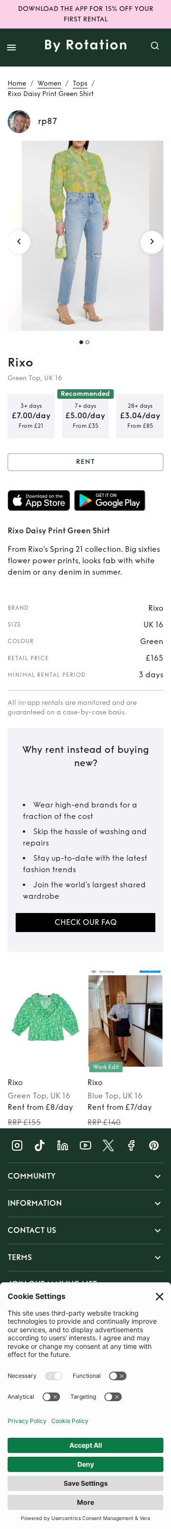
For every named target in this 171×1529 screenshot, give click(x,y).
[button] (85, 1176)
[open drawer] (11, 47)
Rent (85, 462)
